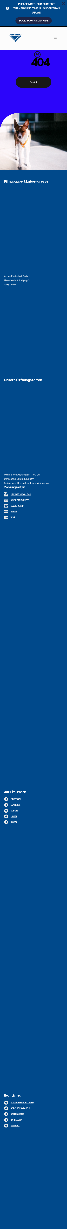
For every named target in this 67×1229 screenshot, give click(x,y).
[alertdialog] (33, 13)
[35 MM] (6, 822)
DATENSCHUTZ (17, 1114)
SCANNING (15, 804)
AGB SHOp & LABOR (20, 1108)
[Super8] (6, 811)
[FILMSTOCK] (6, 799)
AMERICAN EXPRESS (20, 500)
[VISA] (6, 517)
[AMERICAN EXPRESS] (6, 500)
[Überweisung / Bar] (6, 495)
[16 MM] (6, 816)
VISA (13, 517)
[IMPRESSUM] (6, 1120)
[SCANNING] (6, 805)
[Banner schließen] (63, 4)
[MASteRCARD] (6, 506)
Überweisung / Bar (21, 494)
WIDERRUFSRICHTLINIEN (22, 1102)
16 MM (14, 816)
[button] (55, 38)
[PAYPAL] (6, 512)
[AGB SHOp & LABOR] (6, 1108)
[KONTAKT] (6, 1126)
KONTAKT (15, 1125)
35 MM (14, 822)
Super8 (14, 810)
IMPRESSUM (16, 1120)
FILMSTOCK (16, 799)
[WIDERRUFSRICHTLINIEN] (6, 1103)
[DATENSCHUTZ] (6, 1114)
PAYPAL (14, 511)
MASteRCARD (17, 506)
